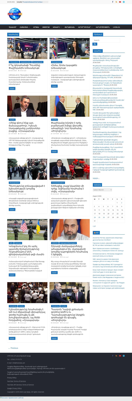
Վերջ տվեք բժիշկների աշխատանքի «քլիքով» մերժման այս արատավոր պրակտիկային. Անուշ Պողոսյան (107, 58)
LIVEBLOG (116, 27)
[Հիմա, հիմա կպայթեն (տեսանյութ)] (70, 39)
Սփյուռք (46, 27)
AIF (97, 232)
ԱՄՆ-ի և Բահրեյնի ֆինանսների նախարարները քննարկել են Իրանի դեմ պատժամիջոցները (108, 100)
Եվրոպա (18, 243)
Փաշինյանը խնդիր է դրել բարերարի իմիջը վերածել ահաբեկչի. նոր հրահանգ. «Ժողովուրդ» (66, 126)
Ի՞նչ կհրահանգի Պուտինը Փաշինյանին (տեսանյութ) (24, 66)
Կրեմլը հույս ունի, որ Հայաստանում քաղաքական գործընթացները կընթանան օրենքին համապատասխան (108, 125)
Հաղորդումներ (84, 27)
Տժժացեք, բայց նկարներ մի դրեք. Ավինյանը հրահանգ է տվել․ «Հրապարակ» (67, 188)
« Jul (94, 226)
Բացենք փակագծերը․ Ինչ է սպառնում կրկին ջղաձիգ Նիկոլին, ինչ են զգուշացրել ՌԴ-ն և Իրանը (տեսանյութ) (108, 149)
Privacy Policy (11, 378)
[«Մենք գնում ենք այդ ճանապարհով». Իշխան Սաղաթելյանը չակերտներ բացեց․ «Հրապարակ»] (27, 97)
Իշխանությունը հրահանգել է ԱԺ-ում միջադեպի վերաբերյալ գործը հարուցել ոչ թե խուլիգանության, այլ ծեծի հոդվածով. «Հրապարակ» (27, 315)
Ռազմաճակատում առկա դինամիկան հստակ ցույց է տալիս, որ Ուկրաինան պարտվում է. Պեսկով (107, 83)
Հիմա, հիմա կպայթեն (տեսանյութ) (64, 66)
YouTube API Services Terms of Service (20, 385)
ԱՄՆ (11, 243)
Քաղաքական (70, 27)
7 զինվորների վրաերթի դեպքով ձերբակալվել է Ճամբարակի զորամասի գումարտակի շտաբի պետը (108, 142)
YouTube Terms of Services (16, 381)
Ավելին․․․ (96, 178)
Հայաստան (24, 27)
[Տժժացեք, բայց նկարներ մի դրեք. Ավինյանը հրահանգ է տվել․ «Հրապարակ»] (70, 160)
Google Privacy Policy (14, 388)
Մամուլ (12, 120)
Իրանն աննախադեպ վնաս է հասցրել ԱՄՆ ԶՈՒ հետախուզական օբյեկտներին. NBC (108, 107)
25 (99, 217)
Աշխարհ (56, 27)
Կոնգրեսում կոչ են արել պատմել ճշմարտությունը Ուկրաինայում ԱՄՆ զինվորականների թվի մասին (26, 250)
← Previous (13, 348)
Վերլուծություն (103, 27)
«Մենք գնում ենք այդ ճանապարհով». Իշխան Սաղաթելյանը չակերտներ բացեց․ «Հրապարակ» (24, 126)
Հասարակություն (58, 183)
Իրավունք (13, 306)
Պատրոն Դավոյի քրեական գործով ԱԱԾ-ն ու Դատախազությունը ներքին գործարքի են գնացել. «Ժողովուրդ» (68, 315)
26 (104, 217)
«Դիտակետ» (14, 62)
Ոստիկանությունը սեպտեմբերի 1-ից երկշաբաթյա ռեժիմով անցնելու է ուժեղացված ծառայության (107, 134)
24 (95, 217)
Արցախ (36, 27)
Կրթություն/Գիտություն (68, 243)
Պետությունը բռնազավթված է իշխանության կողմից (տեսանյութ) (27, 188)
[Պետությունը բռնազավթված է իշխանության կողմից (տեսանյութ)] (27, 160)
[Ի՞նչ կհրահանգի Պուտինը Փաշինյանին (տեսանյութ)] (27, 39)
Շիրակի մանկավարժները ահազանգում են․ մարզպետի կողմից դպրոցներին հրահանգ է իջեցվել (69, 250)
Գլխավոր (12, 27)
